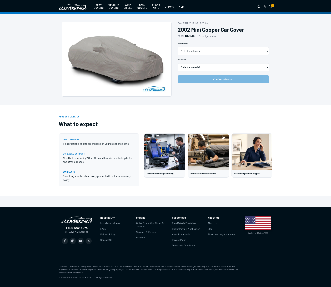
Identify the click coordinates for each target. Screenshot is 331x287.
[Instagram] (73, 241)
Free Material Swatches (184, 223)
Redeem (140, 237)
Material (182, 59)
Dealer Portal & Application (186, 228)
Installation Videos (110, 223)
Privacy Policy (179, 239)
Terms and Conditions (183, 245)
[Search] (259, 6)
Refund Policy (107, 234)
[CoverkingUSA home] (73, 7)
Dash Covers (142, 6)
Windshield (128, 6)
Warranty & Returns (146, 231)
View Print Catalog (181, 234)
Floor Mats (156, 6)
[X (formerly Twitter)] (89, 241)
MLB (181, 6)
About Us (213, 223)
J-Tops (169, 6)
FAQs (103, 228)
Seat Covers (99, 6)
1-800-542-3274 (77, 228)
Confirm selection (223, 79)
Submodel (183, 43)
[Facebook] (65, 241)
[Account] (265, 6)
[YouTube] (81, 241)
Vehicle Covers (113, 6)
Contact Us (106, 239)
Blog (210, 228)
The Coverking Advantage (221, 234)
